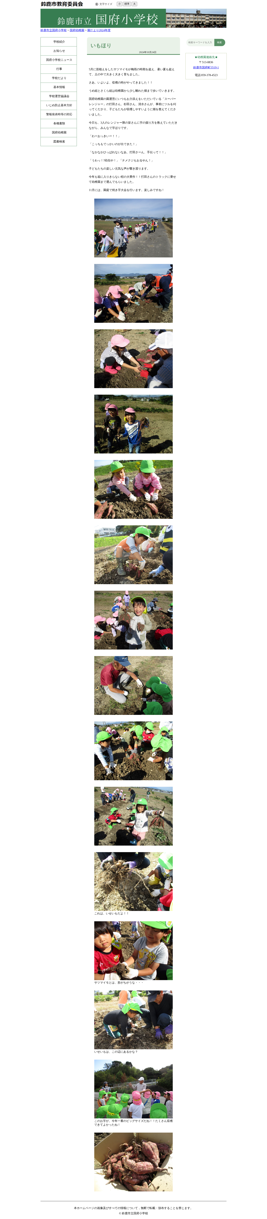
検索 (219, 42)
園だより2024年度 (99, 30)
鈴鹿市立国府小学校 (54, 30)
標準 (127, 3)
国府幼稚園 (77, 30)
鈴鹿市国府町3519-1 (206, 67)
